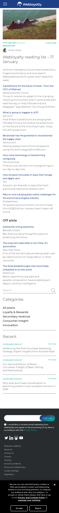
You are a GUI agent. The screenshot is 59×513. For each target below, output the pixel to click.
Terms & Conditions (12, 464)
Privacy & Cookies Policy (15, 467)
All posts (9, 307)
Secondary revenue (16, 316)
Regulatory (9, 474)
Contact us (9, 453)
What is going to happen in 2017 (20, 112)
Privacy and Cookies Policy (31, 497)
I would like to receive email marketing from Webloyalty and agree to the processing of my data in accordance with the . (29, 427)
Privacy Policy (30, 430)
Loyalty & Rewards (15, 312)
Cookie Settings (11, 471)
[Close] (55, 485)
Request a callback (12, 446)
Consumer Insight (15, 320)
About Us (8, 449)
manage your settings (29, 500)
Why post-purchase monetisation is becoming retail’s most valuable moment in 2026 (29, 386)
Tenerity (7, 460)
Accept (19, 508)
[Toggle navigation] (5, 4)
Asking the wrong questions (18, 227)
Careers (7, 456)
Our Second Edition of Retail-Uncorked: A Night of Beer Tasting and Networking (23, 367)
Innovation (9, 46)
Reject (38, 508)
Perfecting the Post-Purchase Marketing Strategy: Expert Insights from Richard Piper (29, 350)
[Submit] (53, 290)
